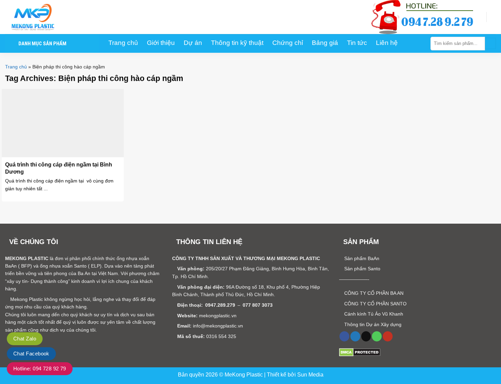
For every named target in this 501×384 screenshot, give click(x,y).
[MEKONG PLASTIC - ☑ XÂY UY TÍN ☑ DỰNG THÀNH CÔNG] (39, 17)
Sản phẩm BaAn (361, 258)
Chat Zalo (24, 338)
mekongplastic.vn (218, 315)
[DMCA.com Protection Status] (359, 352)
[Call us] (377, 336)
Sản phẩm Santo (361, 268)
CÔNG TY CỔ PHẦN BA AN (373, 293)
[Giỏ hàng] (492, 17)
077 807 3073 (258, 305)
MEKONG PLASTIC (26, 258)
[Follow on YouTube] (388, 336)
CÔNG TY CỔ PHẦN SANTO (375, 303)
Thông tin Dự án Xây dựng (372, 324)
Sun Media (310, 375)
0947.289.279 (220, 305)
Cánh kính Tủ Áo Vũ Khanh (373, 314)
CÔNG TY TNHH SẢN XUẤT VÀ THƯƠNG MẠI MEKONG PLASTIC (246, 258)
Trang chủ (16, 66)
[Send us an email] (366, 336)
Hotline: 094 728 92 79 (39, 368)
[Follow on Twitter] (355, 336)
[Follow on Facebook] (344, 336)
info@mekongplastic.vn (218, 326)
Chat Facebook (31, 353)
